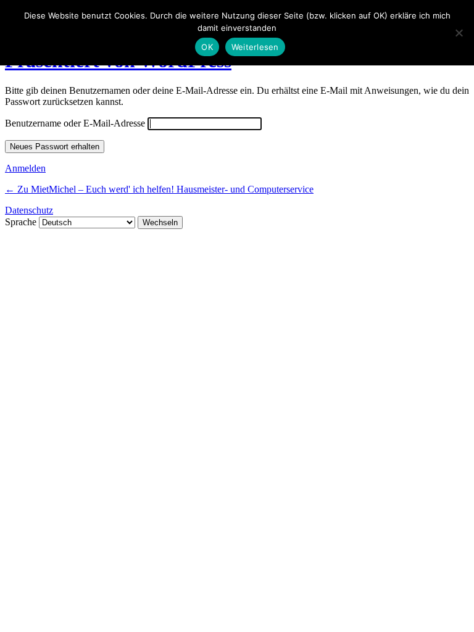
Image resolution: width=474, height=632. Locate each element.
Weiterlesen (255, 47)
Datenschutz (29, 210)
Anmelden (25, 168)
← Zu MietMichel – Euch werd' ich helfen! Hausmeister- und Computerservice (159, 189)
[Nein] (458, 33)
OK (207, 47)
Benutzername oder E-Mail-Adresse (75, 123)
